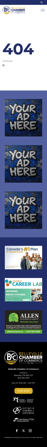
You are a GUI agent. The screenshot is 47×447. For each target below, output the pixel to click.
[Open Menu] (43, 10)
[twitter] (23, 430)
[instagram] (30, 430)
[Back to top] (41, 441)
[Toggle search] (41, 2)
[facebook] (16, 430)
